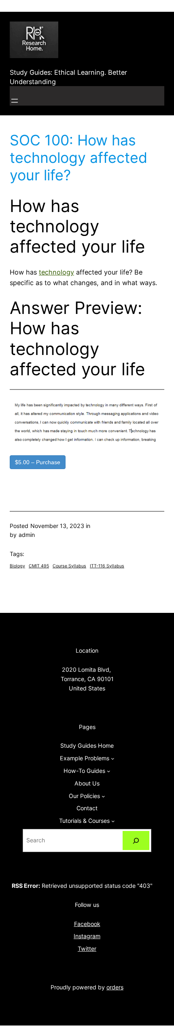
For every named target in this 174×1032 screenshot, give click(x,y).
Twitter (87, 948)
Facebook (87, 923)
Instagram (87, 935)
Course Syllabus (69, 566)
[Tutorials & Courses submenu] (113, 821)
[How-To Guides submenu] (108, 771)
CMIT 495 (39, 566)
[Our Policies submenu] (103, 796)
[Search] (136, 840)
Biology (17, 566)
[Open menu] (14, 101)
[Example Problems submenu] (113, 758)
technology (56, 272)
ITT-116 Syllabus (107, 566)
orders (114, 987)
